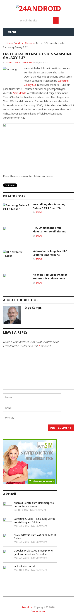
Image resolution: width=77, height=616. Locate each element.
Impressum (38, 611)
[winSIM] (30, 483)
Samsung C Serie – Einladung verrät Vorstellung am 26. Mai (34, 520)
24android (27, 607)
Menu (12, 32)
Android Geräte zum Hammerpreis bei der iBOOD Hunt (34, 504)
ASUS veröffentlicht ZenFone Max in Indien (35, 536)
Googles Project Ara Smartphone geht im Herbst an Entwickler (33, 552)
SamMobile (19, 93)
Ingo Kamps (33, 308)
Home (9, 43)
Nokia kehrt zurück (25, 566)
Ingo (9, 62)
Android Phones (24, 43)
